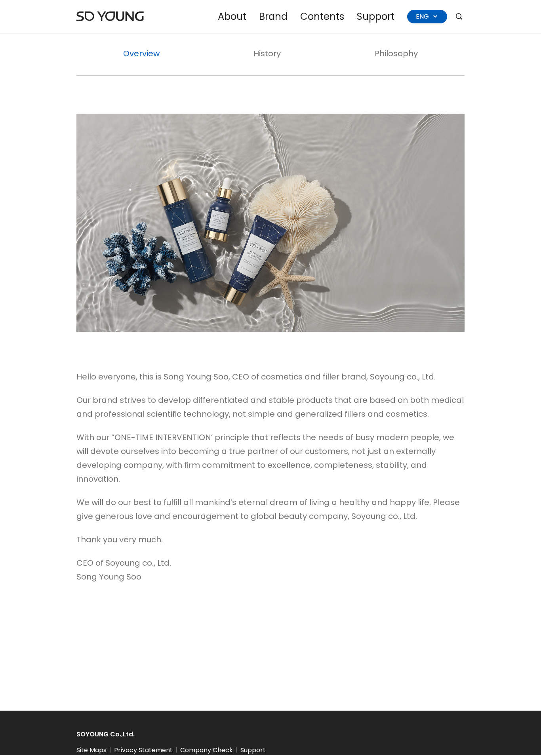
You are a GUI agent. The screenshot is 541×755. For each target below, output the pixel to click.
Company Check (206, 750)
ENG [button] (423, 16)
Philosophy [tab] (396, 53)
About (232, 16)
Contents (322, 16)
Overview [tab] (141, 53)
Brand (273, 16)
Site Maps (91, 750)
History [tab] (267, 53)
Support (375, 16)
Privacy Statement (143, 750)
